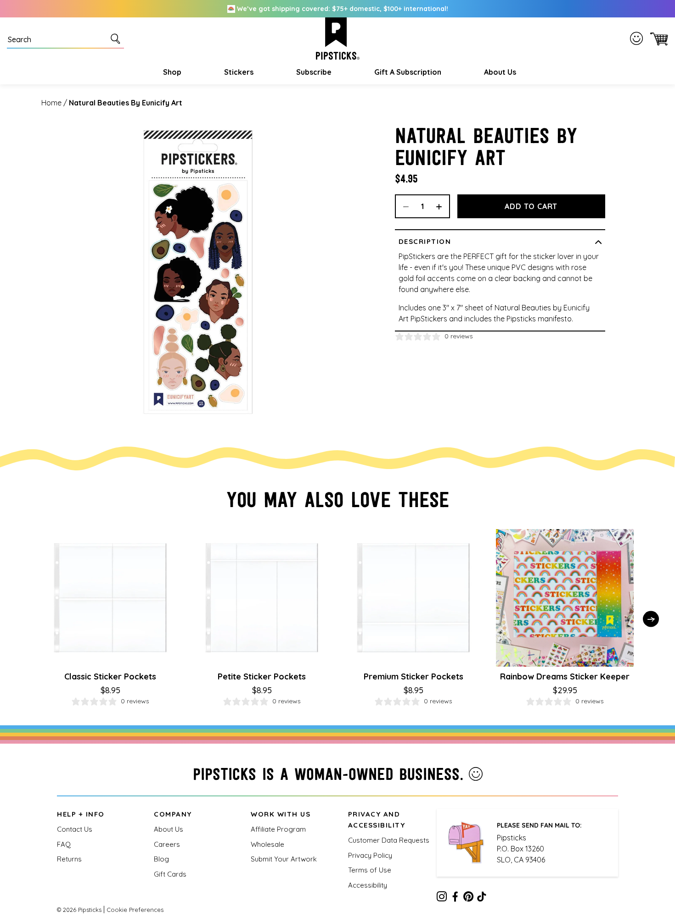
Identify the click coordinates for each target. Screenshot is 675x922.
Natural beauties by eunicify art (125, 102)
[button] (171, 72)
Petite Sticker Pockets (262, 676)
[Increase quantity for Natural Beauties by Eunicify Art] (442, 206)
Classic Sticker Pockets (110, 676)
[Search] (117, 38)
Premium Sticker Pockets (413, 676)
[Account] (638, 38)
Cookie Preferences (135, 909)
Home (51, 102)
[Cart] (657, 38)
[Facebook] (455, 898)
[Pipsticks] (338, 38)
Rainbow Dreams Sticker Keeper (565, 676)
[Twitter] (468, 898)
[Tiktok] (482, 898)
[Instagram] (442, 898)
